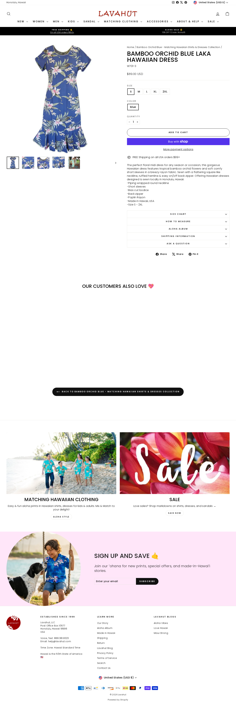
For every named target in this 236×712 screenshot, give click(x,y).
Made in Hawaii (106, 633)
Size (130, 85)
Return (101, 643)
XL (155, 91)
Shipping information (178, 236)
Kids (72, 21)
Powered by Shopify (118, 699)
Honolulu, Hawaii (16, 2)
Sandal (90, 21)
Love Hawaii (161, 628)
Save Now (174, 513)
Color (131, 101)
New (21, 21)
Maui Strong (161, 633)
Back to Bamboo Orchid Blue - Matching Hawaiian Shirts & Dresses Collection (120, 391)
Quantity (133, 116)
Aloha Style (61, 516)
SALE (212, 21)
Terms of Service (107, 658)
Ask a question (178, 243)
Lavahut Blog (105, 648)
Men (57, 21)
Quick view (32, 346)
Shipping (102, 638)
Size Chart (178, 214)
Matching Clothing (122, 21)
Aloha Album (178, 228)
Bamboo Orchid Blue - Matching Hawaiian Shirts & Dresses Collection (178, 47)
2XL (165, 91)
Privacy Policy (105, 653)
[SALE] (175, 463)
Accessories (158, 21)
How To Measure (178, 221)
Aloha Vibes (161, 623)
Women (39, 21)
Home (130, 47)
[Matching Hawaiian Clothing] (61, 463)
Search (101, 663)
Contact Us (104, 668)
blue (133, 107)
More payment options (178, 149)
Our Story (102, 623)
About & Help (189, 21)
